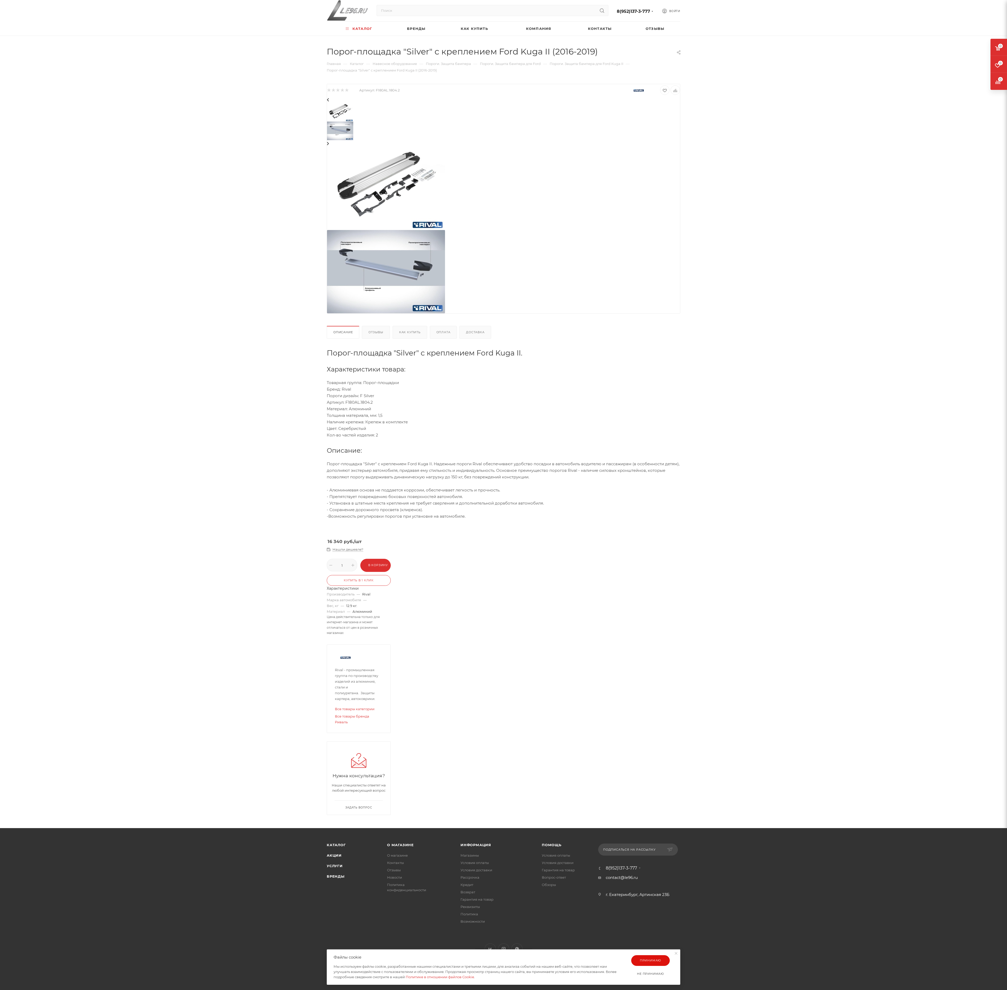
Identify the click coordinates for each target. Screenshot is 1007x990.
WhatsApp (517, 949)
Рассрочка (469, 877)
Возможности (472, 921)
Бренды (336, 876)
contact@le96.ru (622, 877)
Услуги (335, 866)
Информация (475, 845)
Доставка (475, 332)
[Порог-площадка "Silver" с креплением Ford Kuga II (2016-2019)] (386, 187)
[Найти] (602, 10)
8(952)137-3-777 (633, 11)
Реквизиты (470, 907)
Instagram (503, 949)
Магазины (469, 855)
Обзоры (549, 885)
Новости (394, 877)
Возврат (467, 892)
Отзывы (375, 332)
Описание (343, 332)
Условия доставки (476, 870)
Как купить (410, 332)
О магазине (400, 845)
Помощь (551, 845)
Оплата (443, 332)
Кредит (466, 885)
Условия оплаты (474, 863)
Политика (469, 914)
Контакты (395, 863)
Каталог (336, 845)
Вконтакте (490, 949)
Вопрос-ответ (554, 877)
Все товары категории (354, 709)
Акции (334, 855)
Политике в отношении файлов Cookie (440, 977)
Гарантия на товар (477, 899)
